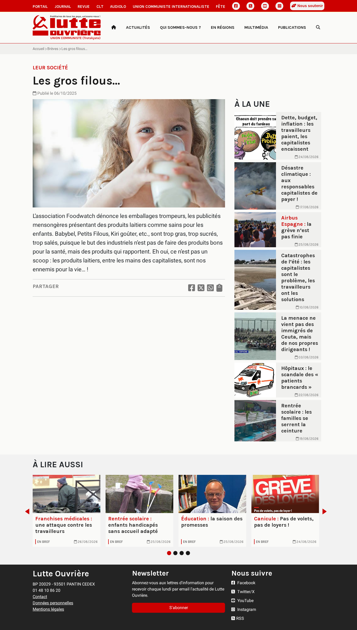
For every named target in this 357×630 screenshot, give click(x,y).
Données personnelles (53, 602)
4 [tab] (188, 553)
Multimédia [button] (256, 27)
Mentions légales (48, 609)
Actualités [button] (138, 27)
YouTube (245, 600)
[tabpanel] (66, 511)
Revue (84, 6)
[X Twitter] (250, 6)
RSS (240, 618)
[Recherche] (318, 27)
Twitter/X (245, 591)
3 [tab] (182, 553)
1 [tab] (169, 553)
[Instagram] (279, 6)
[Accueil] (113, 27)
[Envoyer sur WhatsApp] (210, 287)
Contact (40, 596)
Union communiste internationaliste (171, 6)
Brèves (52, 49)
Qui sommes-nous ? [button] (180, 27)
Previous (25, 511)
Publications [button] (292, 27)
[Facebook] (236, 6)
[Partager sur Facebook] (191, 287)
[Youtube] (265, 6)
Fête (220, 6)
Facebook (245, 582)
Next (326, 511)
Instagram (246, 609)
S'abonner (178, 607)
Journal (63, 6)
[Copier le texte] (219, 287)
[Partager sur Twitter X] (201, 287)
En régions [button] (222, 27)
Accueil (38, 49)
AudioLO (118, 6)
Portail (40, 6)
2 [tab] (175, 553)
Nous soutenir (309, 5)
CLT (99, 6)
